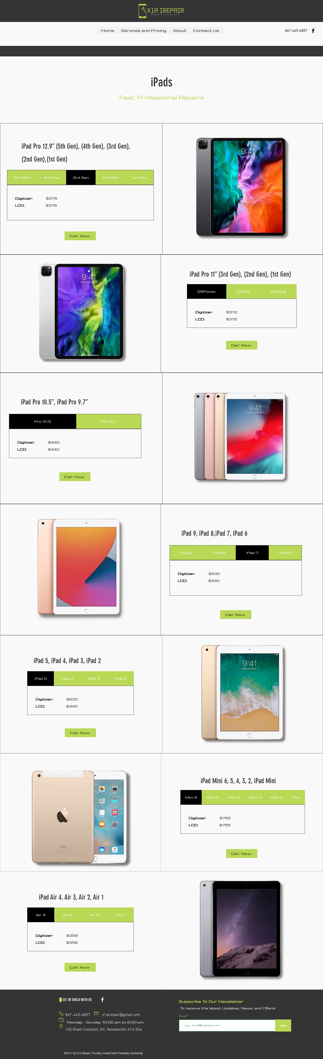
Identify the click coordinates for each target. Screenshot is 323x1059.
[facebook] (313, 31)
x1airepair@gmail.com (121, 1015)
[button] (143, 30)
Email (183, 1016)
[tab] (22, 177)
